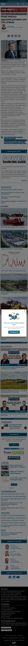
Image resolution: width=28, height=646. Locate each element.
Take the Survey (14, 332)
